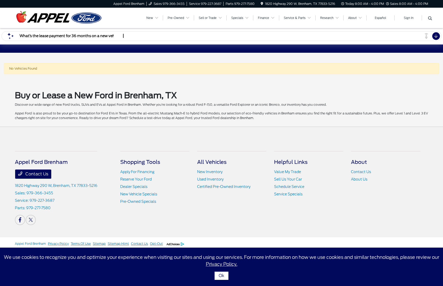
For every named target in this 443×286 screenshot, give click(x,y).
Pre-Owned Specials (138, 201)
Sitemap (99, 244)
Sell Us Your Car (288, 179)
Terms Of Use (81, 244)
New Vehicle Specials (138, 194)
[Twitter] (31, 220)
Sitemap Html (118, 244)
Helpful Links (291, 162)
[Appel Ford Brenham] (59, 17)
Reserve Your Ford (136, 179)
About (359, 162)
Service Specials (288, 194)
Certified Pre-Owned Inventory (223, 187)
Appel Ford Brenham (30, 244)
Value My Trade (287, 172)
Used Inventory (210, 179)
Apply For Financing (137, 172)
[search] (430, 19)
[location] (262, 4)
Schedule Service (289, 187)
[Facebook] (20, 220)
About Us (359, 179)
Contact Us (36, 174)
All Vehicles (212, 162)
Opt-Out (156, 244)
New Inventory (210, 172)
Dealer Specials (133, 187)
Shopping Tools (140, 162)
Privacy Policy (58, 244)
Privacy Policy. (221, 264)
